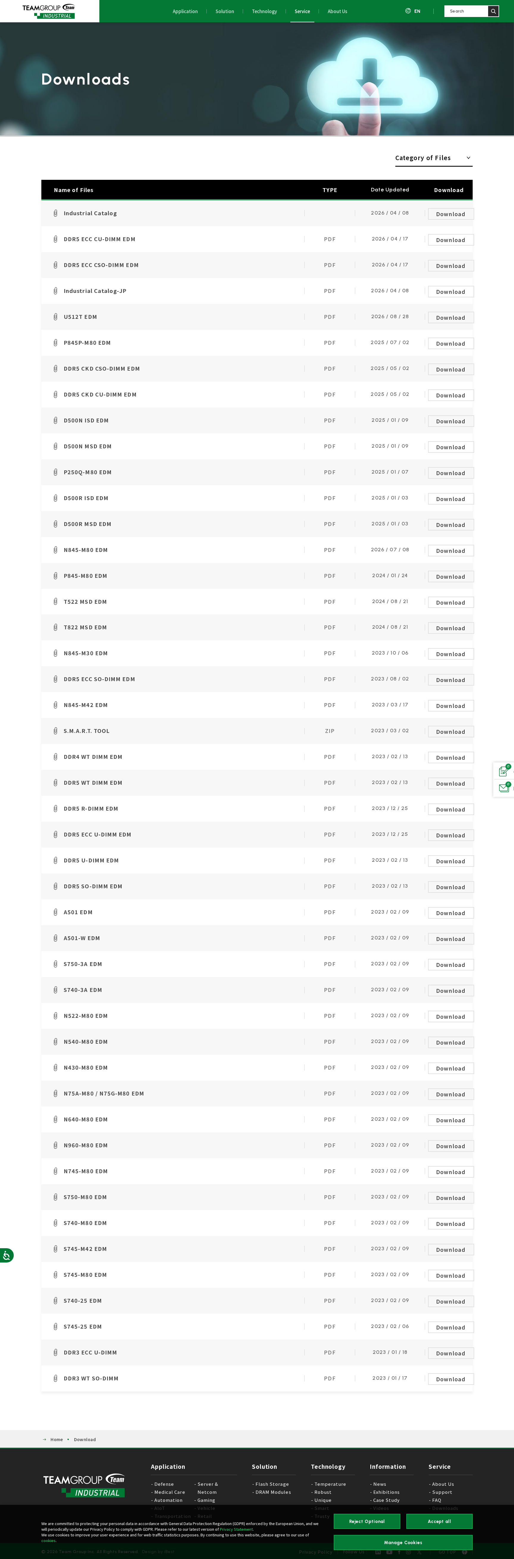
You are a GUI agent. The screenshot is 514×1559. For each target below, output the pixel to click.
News (379, 1484)
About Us (337, 11)
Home (57, 1439)
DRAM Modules (273, 1492)
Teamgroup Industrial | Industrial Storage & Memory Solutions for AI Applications (48, 11)
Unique (323, 1500)
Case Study (386, 1500)
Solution (225, 11)
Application (185, 11)
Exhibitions (386, 1492)
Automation (168, 1500)
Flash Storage (272, 1484)
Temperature (330, 1484)
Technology (264, 11)
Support (442, 1492)
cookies (48, 1540)
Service (302, 11)
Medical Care (169, 1492)
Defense (164, 1484)
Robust (323, 1492)
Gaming (206, 1500)
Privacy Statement (236, 1529)
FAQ (436, 1500)
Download (451, 214)
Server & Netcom (208, 1488)
